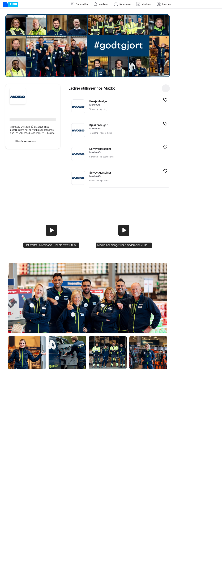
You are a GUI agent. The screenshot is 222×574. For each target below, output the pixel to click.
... (50, 133)
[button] (87, 45)
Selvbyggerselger (100, 149)
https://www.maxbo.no (25, 141)
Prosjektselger (98, 101)
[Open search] (166, 88)
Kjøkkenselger (98, 125)
